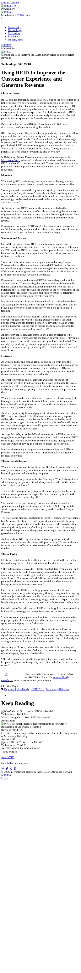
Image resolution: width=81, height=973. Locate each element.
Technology (14, 30)
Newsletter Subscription (14, 763)
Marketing (14, 33)
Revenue (13, 36)
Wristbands (22, 689)
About (12, 15)
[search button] (2, 22)
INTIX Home (24, 15)
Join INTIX (7, 757)
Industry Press (15, 39)
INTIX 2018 (37, 689)
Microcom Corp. (10, 160)
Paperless (9, 689)
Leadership (14, 27)
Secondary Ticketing (58, 689)
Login (4, 778)
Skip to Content (10, 2)
